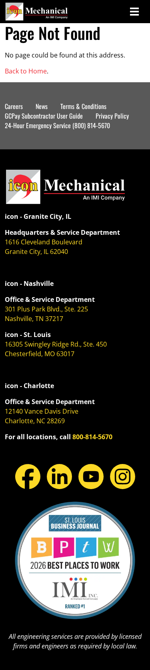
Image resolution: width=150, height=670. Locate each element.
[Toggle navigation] (134, 11)
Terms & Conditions (83, 106)
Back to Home (26, 71)
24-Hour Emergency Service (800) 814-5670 (57, 125)
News (42, 106)
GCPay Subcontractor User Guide (44, 116)
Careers (14, 106)
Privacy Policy (112, 116)
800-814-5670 (92, 436)
